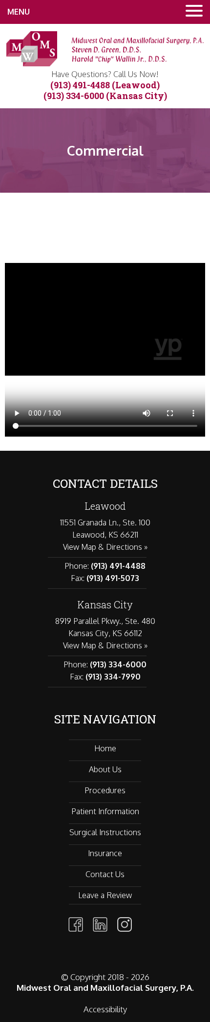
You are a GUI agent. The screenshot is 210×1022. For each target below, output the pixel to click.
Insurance (105, 853)
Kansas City (105, 604)
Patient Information (105, 811)
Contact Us (105, 874)
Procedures (105, 790)
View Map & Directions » (105, 547)
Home (105, 748)
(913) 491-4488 (80, 85)
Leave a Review (105, 895)
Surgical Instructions (105, 832)
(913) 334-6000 (73, 95)
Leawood (105, 506)
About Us (105, 769)
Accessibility (105, 1009)
